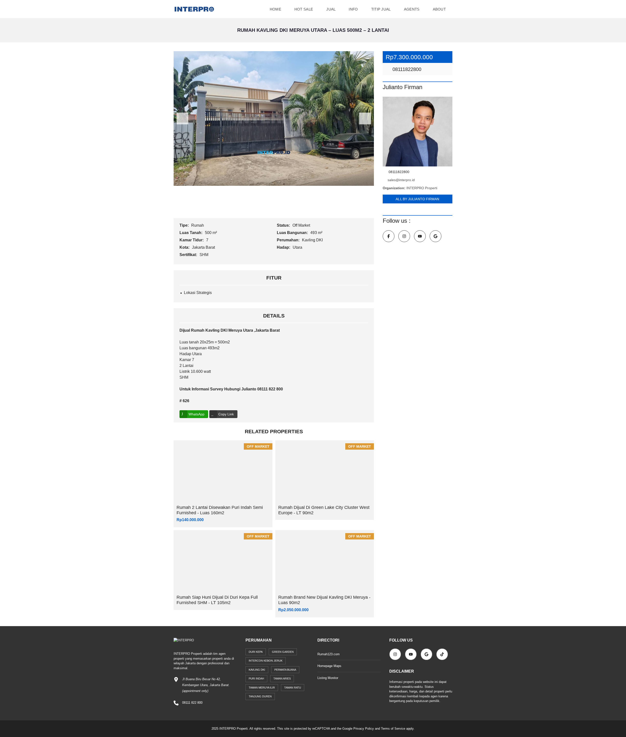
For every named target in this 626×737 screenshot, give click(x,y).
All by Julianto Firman (417, 199)
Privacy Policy (363, 728)
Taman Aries (282, 678)
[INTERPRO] (194, 9)
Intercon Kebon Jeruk (265, 660)
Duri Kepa (256, 651)
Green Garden (283, 651)
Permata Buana (285, 669)
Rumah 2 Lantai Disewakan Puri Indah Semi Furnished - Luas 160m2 (220, 510)
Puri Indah (256, 678)
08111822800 (406, 69)
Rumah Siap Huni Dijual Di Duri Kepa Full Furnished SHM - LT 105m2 (217, 600)
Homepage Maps (329, 666)
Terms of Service (393, 728)
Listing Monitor (327, 678)
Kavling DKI (313, 240)
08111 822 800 (192, 702)
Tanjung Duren (260, 696)
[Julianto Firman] (417, 131)
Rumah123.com (328, 654)
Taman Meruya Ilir (262, 687)
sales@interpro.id (401, 180)
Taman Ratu (292, 687)
